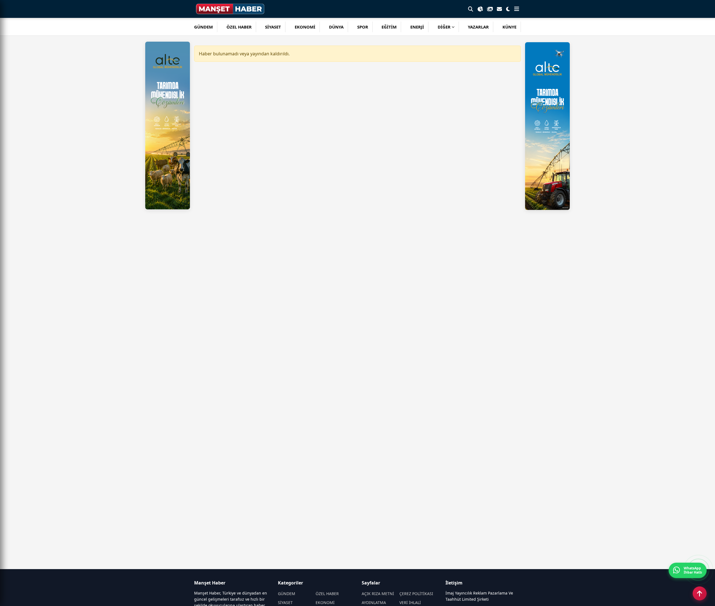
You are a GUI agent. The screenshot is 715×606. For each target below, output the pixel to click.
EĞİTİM (389, 27)
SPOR (362, 27)
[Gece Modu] (508, 9)
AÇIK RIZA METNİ (378, 593)
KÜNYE (509, 27)
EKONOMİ (305, 27)
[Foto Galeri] (489, 9)
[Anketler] (480, 9)
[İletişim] (499, 9)
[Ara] (470, 9)
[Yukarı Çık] (700, 593)
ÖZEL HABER (239, 27)
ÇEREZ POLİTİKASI (416, 593)
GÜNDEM (203, 27)
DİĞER (444, 27)
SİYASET (273, 27)
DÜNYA (336, 27)
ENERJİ (417, 27)
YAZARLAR (478, 27)
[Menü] (517, 9)
